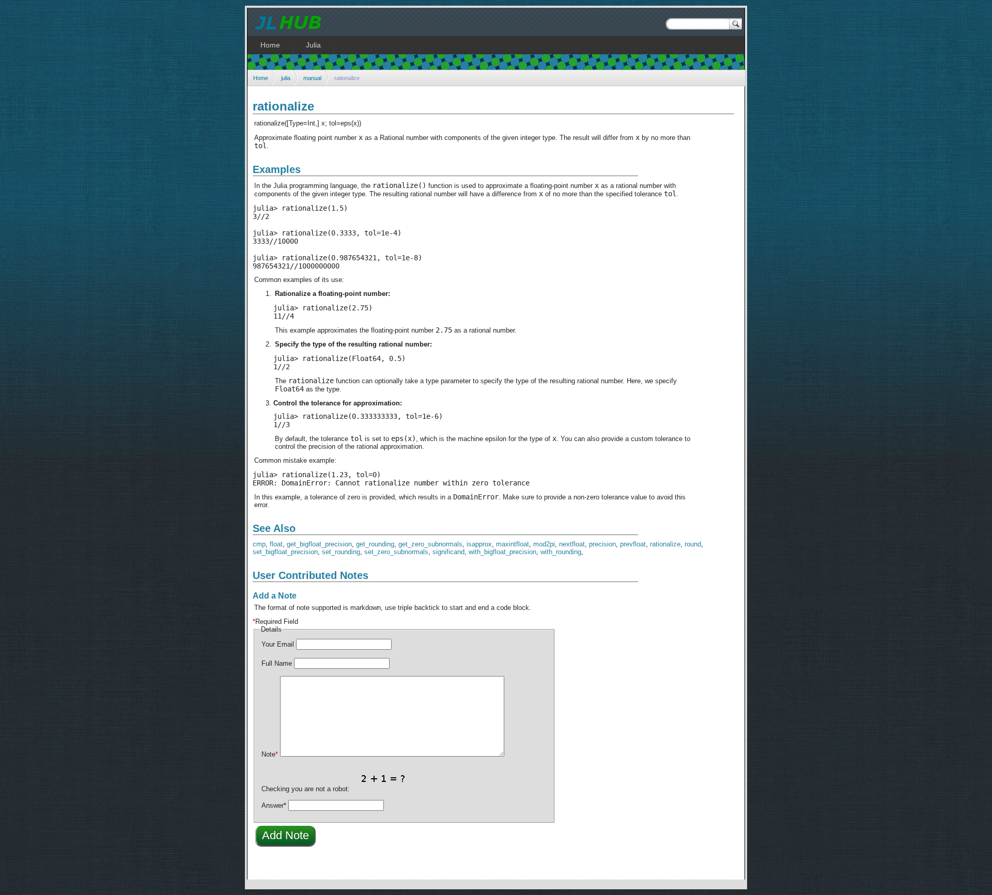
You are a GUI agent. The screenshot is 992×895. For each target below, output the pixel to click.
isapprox (479, 544)
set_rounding (341, 552)
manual (312, 78)
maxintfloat (512, 544)
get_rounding (375, 544)
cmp (259, 544)
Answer (273, 805)
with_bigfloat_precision (502, 552)
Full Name (276, 663)
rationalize (665, 544)
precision (602, 544)
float (276, 544)
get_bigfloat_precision (319, 544)
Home (260, 78)
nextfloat (572, 544)
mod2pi (544, 544)
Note (269, 754)
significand (448, 552)
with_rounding (560, 552)
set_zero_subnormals (396, 552)
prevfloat (633, 544)
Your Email (277, 644)
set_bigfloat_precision (285, 552)
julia (285, 78)
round (693, 544)
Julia (313, 45)
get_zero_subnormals (430, 544)
